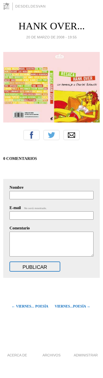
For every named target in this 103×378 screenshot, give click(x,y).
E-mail (28, 208)
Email (72, 135)
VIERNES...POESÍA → (72, 306)
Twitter (52, 135)
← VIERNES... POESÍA (30, 306)
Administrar (86, 355)
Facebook (32, 135)
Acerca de (17, 355)
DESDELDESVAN (30, 6)
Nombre (17, 187)
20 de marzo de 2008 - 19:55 (51, 37)
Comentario (20, 228)
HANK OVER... (51, 26)
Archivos (51, 355)
